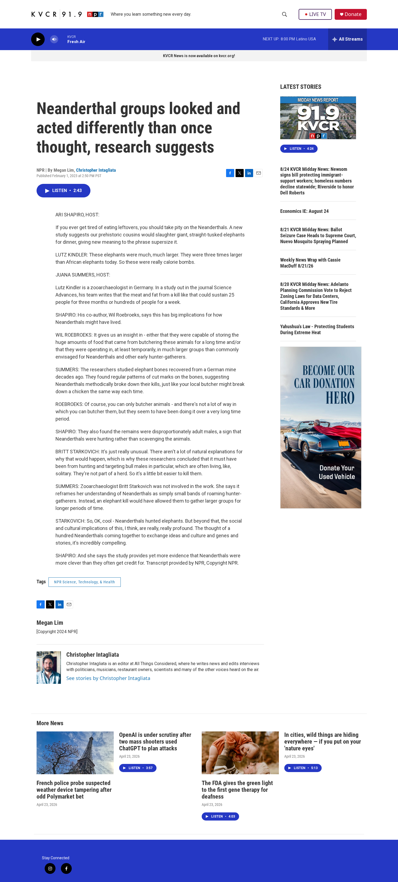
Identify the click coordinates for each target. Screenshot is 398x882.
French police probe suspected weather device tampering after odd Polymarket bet (74, 790)
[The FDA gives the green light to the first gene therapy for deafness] (240, 752)
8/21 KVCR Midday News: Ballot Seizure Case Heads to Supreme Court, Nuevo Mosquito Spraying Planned (318, 235)
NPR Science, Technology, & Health (84, 582)
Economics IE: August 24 (304, 211)
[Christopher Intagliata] (49, 667)
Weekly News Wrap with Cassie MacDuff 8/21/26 (310, 263)
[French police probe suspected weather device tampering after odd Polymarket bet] (75, 752)
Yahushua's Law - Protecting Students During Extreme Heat (317, 329)
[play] (38, 39)
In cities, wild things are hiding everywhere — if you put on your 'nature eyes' (322, 741)
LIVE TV (317, 14)
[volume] (54, 39)
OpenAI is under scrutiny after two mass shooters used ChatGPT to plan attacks (155, 741)
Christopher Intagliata (96, 170)
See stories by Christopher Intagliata (108, 678)
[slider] (63, 39)
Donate (353, 14)
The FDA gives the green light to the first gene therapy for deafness (237, 790)
